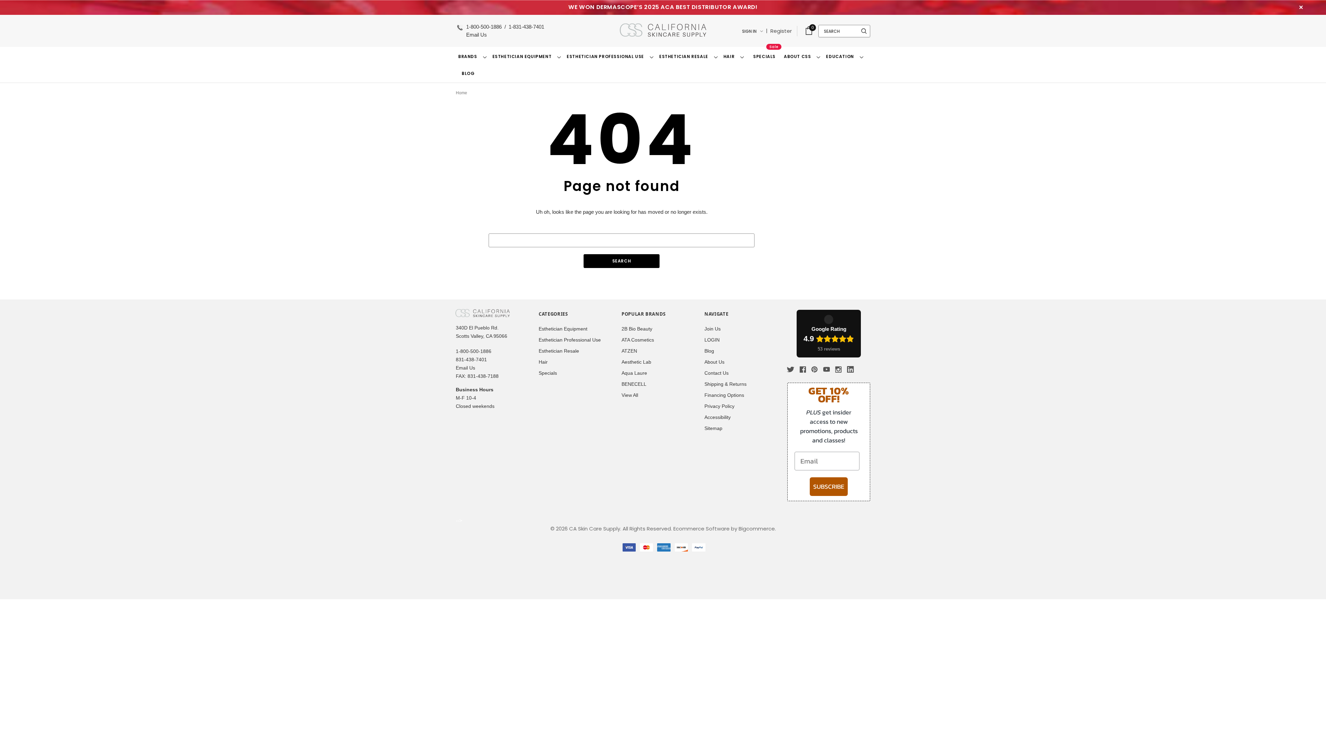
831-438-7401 (471, 359)
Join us (712, 329)
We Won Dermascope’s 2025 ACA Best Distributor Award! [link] (662, 7)
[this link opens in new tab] (862, 369)
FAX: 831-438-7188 (477, 376)
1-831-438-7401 (526, 27)
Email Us (476, 35)
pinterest (814, 369)
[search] (864, 31)
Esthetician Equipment (563, 329)
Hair (543, 362)
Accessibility (717, 417)
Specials (548, 373)
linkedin (850, 369)
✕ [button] (1301, 7)
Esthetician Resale (559, 351)
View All (630, 395)
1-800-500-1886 (484, 27)
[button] (809, 30)
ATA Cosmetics (638, 340)
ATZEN (629, 351)
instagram (838, 369)
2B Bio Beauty (637, 329)
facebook (802, 369)
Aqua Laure (634, 373)
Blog (709, 351)
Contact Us (716, 373)
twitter (791, 369)
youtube (826, 369)
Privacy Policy (719, 406)
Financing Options (724, 395)
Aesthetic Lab (636, 362)
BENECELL (634, 384)
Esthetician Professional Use (570, 340)
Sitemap (713, 428)
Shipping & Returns (725, 384)
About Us (714, 362)
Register (781, 31)
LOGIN (712, 340)
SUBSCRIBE (828, 486)
